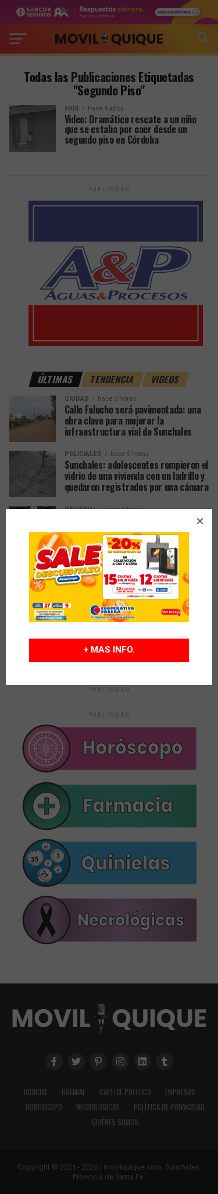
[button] (200, 521)
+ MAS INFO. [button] (109, 649)
